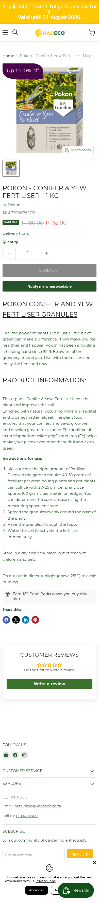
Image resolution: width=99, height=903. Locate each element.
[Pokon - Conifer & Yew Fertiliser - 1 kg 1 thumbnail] (11, 168)
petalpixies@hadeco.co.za (37, 806)
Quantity (10, 242)
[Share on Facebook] (6, 620)
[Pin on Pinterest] (35, 620)
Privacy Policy (46, 881)
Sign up (80, 855)
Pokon (14, 205)
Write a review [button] (49, 684)
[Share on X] (16, 620)
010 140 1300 (27, 816)
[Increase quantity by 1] (46, 253)
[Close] (94, 862)
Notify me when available (49, 286)
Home (8, 56)
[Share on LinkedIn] (25, 620)
